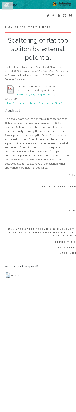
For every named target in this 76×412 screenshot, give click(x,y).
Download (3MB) (25, 94)
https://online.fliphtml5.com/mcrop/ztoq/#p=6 (33, 103)
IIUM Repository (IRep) (28, 27)
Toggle (8, 7)
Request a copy (46, 94)
